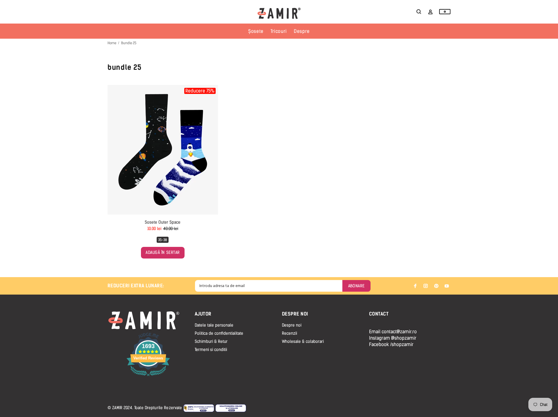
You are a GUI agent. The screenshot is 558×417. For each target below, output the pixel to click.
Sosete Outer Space (162, 222)
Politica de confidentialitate (219, 333)
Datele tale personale (214, 325)
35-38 (162, 240)
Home (112, 43)
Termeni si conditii (211, 349)
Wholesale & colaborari (303, 341)
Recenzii (289, 333)
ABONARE (356, 286)
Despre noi (291, 325)
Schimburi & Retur (211, 341)
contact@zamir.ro (399, 331)
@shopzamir (403, 338)
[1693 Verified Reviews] (148, 377)
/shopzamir (402, 344)
